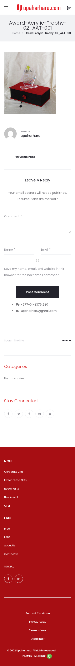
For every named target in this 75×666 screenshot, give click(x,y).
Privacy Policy (37, 622)
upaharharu (30, 135)
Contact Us (11, 554)
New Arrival (11, 497)
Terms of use (37, 630)
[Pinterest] (39, 414)
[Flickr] (50, 414)
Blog (7, 528)
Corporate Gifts (14, 472)
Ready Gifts (11, 488)
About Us (9, 545)
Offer (7, 505)
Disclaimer (37, 639)
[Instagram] (19, 579)
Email (46, 249)
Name (9, 249)
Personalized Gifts (15, 480)
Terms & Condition (37, 613)
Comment (13, 216)
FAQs (7, 537)
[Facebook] (8, 414)
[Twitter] (19, 414)
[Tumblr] (29, 414)
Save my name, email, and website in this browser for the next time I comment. (34, 272)
